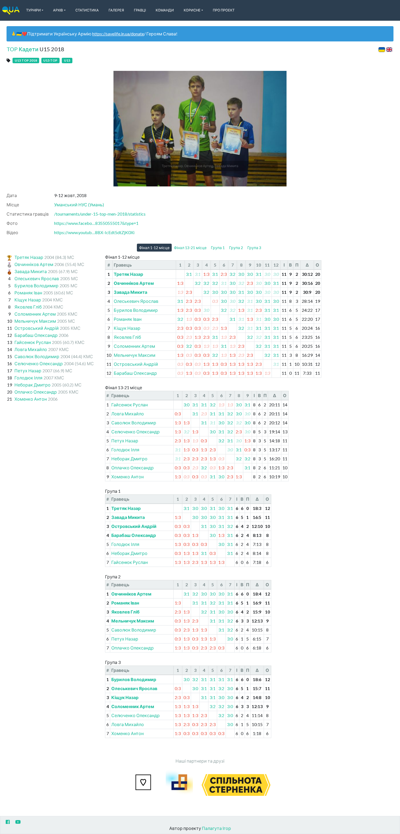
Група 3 (254, 247)
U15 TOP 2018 (26, 60)
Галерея (116, 10)
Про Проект (224, 10)
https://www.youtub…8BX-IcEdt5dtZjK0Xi (94, 232)
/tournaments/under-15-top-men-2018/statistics (100, 213)
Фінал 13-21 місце (190, 247)
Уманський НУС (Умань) (79, 204)
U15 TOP (50, 60)
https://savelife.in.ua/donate (118, 33)
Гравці (140, 10)
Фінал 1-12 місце (154, 247)
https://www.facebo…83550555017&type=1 (96, 223)
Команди (165, 10)
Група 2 (236, 247)
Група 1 (218, 247)
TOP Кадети (22, 49)
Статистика (87, 10)
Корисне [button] (192, 10)
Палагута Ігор (216, 828)
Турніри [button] (33, 10)
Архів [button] (58, 10)
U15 (67, 60)
